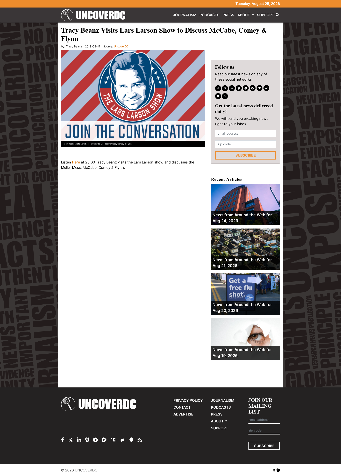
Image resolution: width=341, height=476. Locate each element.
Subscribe (245, 155)
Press (228, 15)
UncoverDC (94, 15)
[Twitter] (225, 88)
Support (265, 15)
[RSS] (225, 96)
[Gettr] (266, 88)
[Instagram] (232, 88)
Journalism (184, 15)
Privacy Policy (188, 400)
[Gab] (239, 88)
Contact (182, 407)
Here (76, 162)
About (244, 15)
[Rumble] (253, 88)
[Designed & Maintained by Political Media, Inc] (273, 470)
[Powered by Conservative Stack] (278, 470)
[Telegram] (246, 88)
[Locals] (218, 96)
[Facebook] (218, 88)
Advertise (183, 414)
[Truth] (259, 88)
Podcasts (209, 15)
